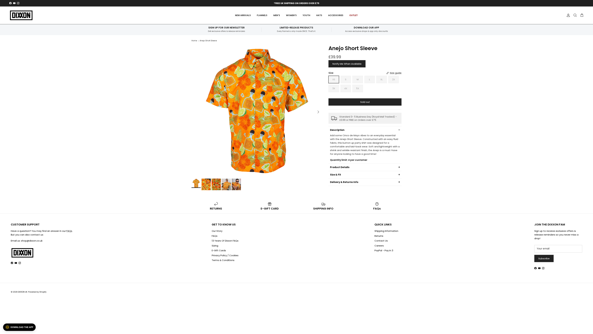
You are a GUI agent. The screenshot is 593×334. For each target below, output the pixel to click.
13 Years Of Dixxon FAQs (225, 240)
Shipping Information (386, 231)
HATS (319, 15)
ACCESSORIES (335, 15)
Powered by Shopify (37, 292)
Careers (379, 245)
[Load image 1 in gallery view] (256, 110)
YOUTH (306, 15)
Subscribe (544, 258)
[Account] (567, 15)
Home (194, 40)
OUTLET (353, 15)
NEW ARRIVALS (243, 15)
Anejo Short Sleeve (208, 40)
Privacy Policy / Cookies (225, 255)
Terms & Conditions (223, 260)
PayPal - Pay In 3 (383, 250)
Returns (378, 236)
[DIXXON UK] (21, 15)
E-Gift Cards (219, 250)
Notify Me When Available (347, 63)
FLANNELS (262, 15)
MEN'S (276, 15)
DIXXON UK (22, 292)
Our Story (217, 231)
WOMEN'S (291, 15)
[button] (365, 130)
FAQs (69, 231)
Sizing (215, 245)
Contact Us (381, 240)
